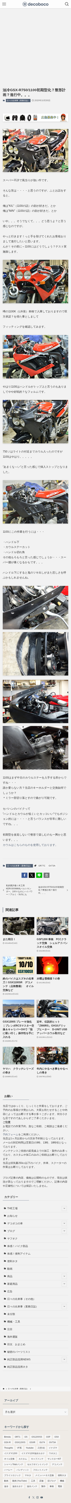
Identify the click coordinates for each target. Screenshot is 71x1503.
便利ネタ (12, 1261)
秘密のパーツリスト (19, 1352)
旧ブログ (52, 1481)
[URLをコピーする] (47, 875)
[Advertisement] (35, 45)
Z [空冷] (41, 1448)
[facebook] (29, 1497)
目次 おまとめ (16, 1344)
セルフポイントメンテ (37, 1464)
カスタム (23, 1459)
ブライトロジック (12, 1475)
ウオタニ (53, 1453)
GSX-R (7, 1442)
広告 (9, 1291)
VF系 (19, 1448)
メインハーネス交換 (44, 1475)
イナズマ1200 (10, 1453)
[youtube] (41, 1497)
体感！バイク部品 (17, 1246)
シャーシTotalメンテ (13, 1464)
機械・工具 (13, 1321)
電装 (60, 1486)
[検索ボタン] (67, 4)
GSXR (32, 1442)
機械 (62, 1481)
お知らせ (12, 1216)
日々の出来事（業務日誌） (18, 100)
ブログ (11, 1231)
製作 (43, 1486)
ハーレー (8, 1470)
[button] (25, 875)
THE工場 (12, 1208)
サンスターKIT (54, 1459)
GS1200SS (37, 1437)
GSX (56, 1437)
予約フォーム (10, 1134)
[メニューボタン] (4, 4)
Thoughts (8, 1448)
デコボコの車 (15, 1223)
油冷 (6, 1486)
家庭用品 (12, 1284)
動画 (9, 1268)
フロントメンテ (40, 1470)
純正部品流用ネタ (17, 1366)
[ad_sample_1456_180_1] (35, 120)
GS (25, 1437)
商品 (9, 1276)
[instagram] (37, 1497)
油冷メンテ (32, 1486)
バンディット (23, 1470)
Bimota (7, 1437)
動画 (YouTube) (19, 1481)
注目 (9, 1329)
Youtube (30, 1448)
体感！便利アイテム (19, 1253)
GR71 (17, 1437)
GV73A (52, 866)
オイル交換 (9, 1459)
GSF (48, 1437)
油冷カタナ (17, 1486)
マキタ (28, 1475)
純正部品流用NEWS (19, 1359)
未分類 (11, 1314)
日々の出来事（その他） (21, 1299)
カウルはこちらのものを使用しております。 (30, 844)
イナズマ (53, 1448)
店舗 (41, 1481)
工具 (33, 1481)
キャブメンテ (37, 1459)
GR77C (41, 866)
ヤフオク (12, 1238)
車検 (52, 1486)
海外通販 (12, 1336)
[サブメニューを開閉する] (64, 1208)
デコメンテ (57, 1464)
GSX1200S (20, 1442)
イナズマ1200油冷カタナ (33, 1453)
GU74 (42, 1442)
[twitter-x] (33, 1497)
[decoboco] (35, 4)
